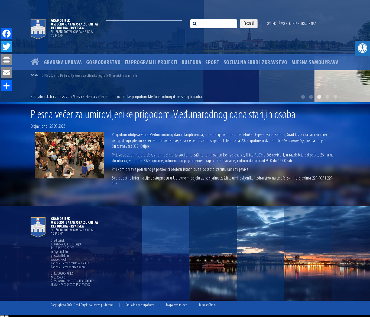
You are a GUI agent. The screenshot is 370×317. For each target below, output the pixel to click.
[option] (190, 75)
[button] (362, 48)
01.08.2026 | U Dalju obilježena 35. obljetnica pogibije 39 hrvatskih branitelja (89, 76)
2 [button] (311, 97)
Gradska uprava (63, 63)
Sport (212, 63)
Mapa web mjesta (176, 305)
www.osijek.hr (59, 260)
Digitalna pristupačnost (139, 305)
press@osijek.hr (60, 256)
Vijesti (77, 97)
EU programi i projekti (151, 63)
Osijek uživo (276, 24)
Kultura (192, 63)
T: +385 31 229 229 (62, 248)
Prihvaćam (2, 316)
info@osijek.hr (59, 252)
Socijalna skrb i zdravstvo (255, 63)
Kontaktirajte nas (303, 24)
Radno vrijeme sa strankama (68, 267)
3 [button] (319, 97)
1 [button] (303, 97)
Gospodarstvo (103, 63)
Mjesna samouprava (315, 63)
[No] (6, 316)
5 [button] (335, 97)
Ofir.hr (213, 305)
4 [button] (327, 97)
